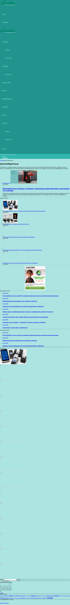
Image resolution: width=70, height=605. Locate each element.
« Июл (1, 593)
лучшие (32, 595)
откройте (56, 595)
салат (41, 598)
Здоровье (6, 66)
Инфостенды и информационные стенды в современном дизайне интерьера (22, 250)
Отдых (4, 90)
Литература (8, 139)
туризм (50, 598)
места (39, 595)
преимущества (4, 598)
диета (10, 596)
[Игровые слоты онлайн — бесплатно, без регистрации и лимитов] (13, 440)
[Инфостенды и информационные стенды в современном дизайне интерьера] (10, 248)
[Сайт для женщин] (7, 5)
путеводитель (28, 598)
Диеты (5, 115)
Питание (5, 107)
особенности (49, 595)
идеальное (28, 595)
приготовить (11, 598)
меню (36, 595)
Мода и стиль (7, 82)
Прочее (5, 123)
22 (9, 588)
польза (65, 595)
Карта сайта (8, 58)
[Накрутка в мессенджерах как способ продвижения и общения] (10, 235)
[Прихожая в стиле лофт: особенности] (13, 455)
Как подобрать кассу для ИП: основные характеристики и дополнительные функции (24, 211)
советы (44, 598)
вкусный (2, 595)
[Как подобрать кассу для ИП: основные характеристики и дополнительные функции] (10, 209)
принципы (23, 598)
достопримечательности (19, 595)
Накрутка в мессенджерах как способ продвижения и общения (19, 237)
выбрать (6, 595)
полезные (61, 595)
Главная (7, 50)
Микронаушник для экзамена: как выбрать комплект (16, 224)
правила (68, 595)
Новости (7, 131)
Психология (8, 74)
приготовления (17, 598)
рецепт (33, 598)
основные (43, 595)
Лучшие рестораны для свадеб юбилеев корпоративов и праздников (20, 263)
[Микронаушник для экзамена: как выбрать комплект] (10, 222)
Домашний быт (7, 98)
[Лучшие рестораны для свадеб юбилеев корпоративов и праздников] (10, 261)
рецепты (37, 598)
